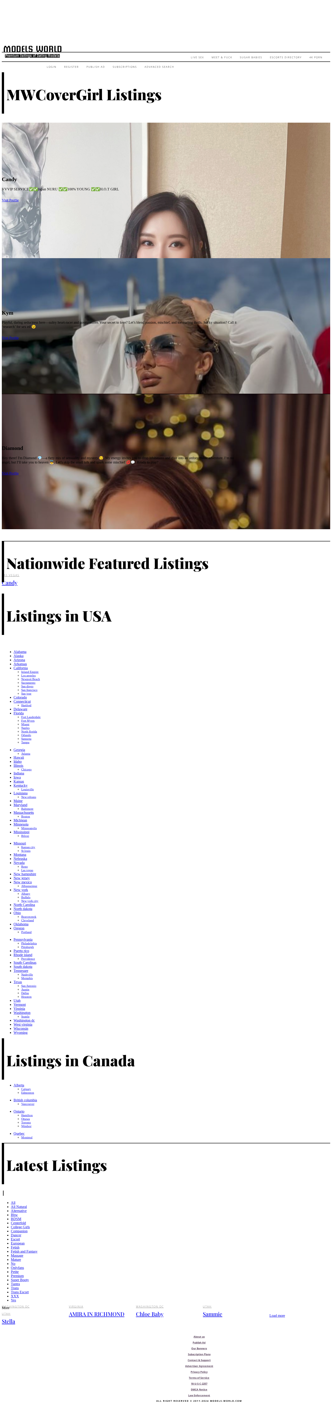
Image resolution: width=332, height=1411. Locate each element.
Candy (9, 582)
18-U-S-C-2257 (199, 1383)
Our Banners (199, 1348)
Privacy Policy (199, 1372)
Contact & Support (199, 1360)
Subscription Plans (199, 1354)
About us (199, 1336)
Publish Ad (199, 1342)
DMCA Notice (199, 1389)
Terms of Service (199, 1377)
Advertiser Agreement (199, 1366)
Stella (8, 1321)
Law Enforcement (199, 1395)
